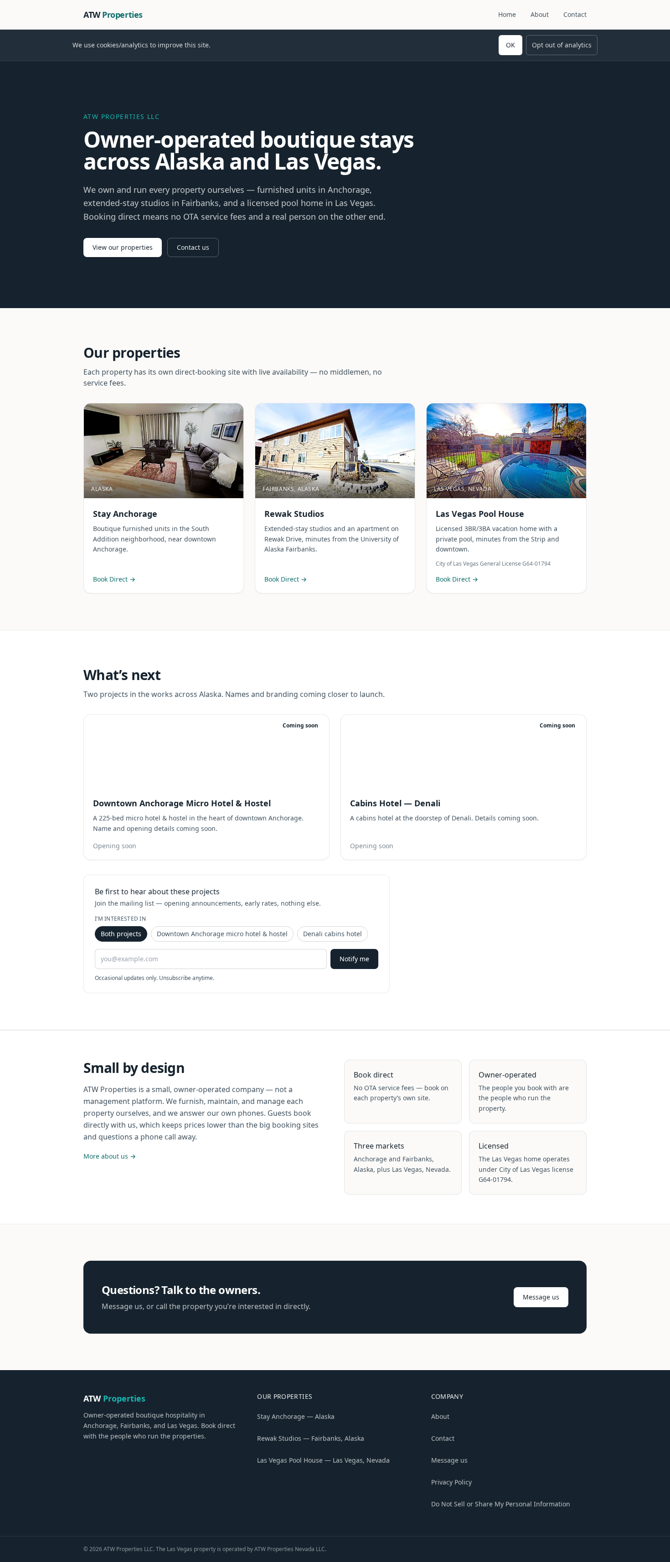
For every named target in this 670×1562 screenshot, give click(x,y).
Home (507, 14)
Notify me (354, 958)
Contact (575, 14)
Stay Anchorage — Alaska (296, 1416)
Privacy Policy (451, 1482)
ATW (113, 14)
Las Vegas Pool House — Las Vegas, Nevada (323, 1460)
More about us (109, 1156)
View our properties (123, 247)
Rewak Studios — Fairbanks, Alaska (310, 1438)
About (540, 14)
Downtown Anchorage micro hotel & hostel (222, 933)
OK (510, 45)
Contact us (193, 247)
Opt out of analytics (562, 45)
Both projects (121, 933)
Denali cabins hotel (332, 933)
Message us (541, 1297)
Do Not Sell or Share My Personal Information (500, 1504)
